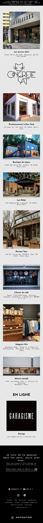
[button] (15, 489)
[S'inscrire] (35, 469)
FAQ (15, 500)
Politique (28, 504)
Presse (17, 502)
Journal (10, 500)
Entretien (22, 500)
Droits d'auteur (17, 504)
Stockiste (9, 502)
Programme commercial (29, 502)
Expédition (32, 500)
